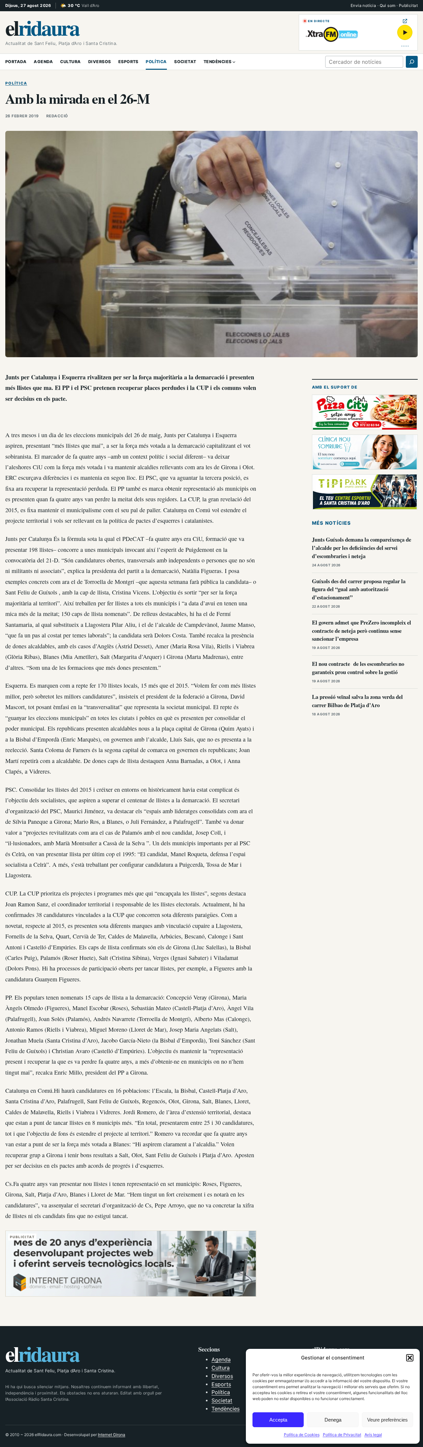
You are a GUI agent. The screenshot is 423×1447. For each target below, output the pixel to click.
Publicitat (408, 5)
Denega (333, 1420)
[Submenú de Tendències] (234, 61)
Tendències (226, 1409)
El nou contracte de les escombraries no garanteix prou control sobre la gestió (358, 668)
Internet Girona (111, 1434)
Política (16, 83)
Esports (221, 1384)
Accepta (278, 1420)
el (42, 27)
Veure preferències (387, 1420)
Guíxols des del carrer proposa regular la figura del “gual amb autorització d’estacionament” (358, 589)
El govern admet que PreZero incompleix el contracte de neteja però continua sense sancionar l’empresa (361, 630)
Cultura (221, 1368)
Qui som (388, 5)
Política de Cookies (302, 1434)
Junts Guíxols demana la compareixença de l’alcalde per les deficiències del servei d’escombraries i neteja (361, 547)
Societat (222, 1400)
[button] (409, 1357)
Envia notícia (363, 5)
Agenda (221, 1359)
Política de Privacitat (342, 1434)
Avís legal (373, 1434)
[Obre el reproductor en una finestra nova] (405, 21)
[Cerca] (412, 62)
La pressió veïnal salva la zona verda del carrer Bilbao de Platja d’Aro (357, 701)
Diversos (222, 1376)
